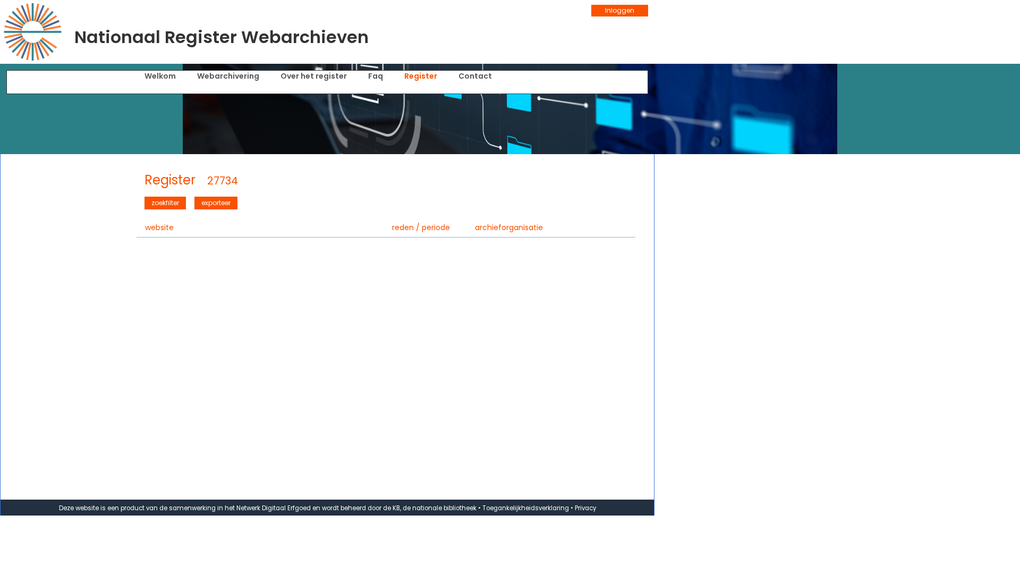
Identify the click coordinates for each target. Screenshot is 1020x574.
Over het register (313, 76)
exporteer (216, 202)
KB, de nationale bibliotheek (435, 508)
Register (420, 76)
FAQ (375, 76)
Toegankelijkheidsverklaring (525, 508)
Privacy (585, 508)
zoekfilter (165, 202)
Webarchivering (228, 76)
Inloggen (619, 10)
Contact (475, 76)
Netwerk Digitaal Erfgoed (273, 508)
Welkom (160, 76)
